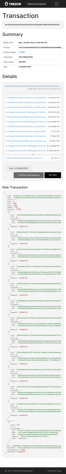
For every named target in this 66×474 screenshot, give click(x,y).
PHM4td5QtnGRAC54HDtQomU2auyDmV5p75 (27, 98)
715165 (22, 52)
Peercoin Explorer (36, 4)
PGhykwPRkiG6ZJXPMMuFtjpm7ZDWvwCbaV (27, 107)
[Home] (13, 3)
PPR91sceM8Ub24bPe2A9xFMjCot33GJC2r (24, 158)
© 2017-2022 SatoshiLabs (19, 470)
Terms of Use (54, 470)
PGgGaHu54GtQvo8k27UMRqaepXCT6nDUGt (27, 112)
